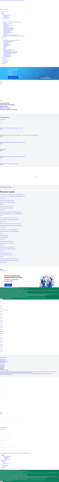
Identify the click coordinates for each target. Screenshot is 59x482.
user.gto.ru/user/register (3, 262)
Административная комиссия (7, 30)
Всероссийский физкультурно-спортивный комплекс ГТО (10, 260)
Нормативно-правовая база (7, 23)
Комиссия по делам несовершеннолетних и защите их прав (12, 21)
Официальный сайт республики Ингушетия (7, 202)
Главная (3, 13)
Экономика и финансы (6, 44)
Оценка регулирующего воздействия (9, 28)
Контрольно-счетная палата (7, 27)
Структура (5, 22)
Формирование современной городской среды (10, 51)
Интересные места (6, 15)
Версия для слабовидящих (4, 9)
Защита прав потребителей (7, 55)
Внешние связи (5, 43)
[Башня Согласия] (3, 359)
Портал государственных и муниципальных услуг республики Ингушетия (12, 196)
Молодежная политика (6, 45)
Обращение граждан (5, 108)
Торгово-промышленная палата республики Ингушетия (9, 219)
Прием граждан (7, 17)
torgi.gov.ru (1, 256)
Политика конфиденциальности (5, 431)
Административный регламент (8, 25)
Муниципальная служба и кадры (8, 32)
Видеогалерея (5, 61)
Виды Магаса (2, 368)
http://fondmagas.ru (3, 227)
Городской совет (6, 26)
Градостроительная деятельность (8, 41)
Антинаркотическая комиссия (8, 29)
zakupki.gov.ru (2, 244)
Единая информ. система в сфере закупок (7, 243)
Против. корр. (4, 63)
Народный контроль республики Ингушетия (7, 248)
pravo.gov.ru (2, 233)
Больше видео (3, 270)
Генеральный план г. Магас (7, 456)
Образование (5, 46)
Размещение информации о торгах (6, 254)
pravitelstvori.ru (2, 209)
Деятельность (4, 36)
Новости (3, 57)
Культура (4, 48)
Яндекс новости (5, 59)
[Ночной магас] (2, 364)
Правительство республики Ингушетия (6, 207)
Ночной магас (2, 365)
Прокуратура (5, 34)
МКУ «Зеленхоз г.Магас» (7, 54)
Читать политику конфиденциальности (6, 298)
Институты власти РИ (6, 33)
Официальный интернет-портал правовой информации (9, 231)
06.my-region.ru (2, 250)
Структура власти (4, 18)
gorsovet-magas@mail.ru (4, 418)
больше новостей (2, 119)
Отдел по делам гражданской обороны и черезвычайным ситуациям (13, 35)
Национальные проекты (7, 50)
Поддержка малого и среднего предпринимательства (11, 40)
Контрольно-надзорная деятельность (9, 53)
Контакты (3, 62)
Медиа (3, 60)
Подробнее (35, 177)
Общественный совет (6, 31)
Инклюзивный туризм (6, 56)
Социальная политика (6, 42)
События (4, 58)
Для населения (5, 16)
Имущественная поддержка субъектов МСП (10, 52)
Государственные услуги (4, 237)
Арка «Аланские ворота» (3, 361)
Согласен (1, 299)
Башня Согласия (2, 360)
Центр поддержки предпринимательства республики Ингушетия (11, 213)
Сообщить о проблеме (13, 77)
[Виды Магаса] (2, 367)
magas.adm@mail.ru (9, 405)
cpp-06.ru (1, 215)
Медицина (5, 47)
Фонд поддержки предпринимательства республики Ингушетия (11, 225)
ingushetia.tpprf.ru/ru (3, 221)
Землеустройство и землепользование (9, 49)
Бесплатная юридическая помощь (8, 109)
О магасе (3, 14)
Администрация (5, 24)
